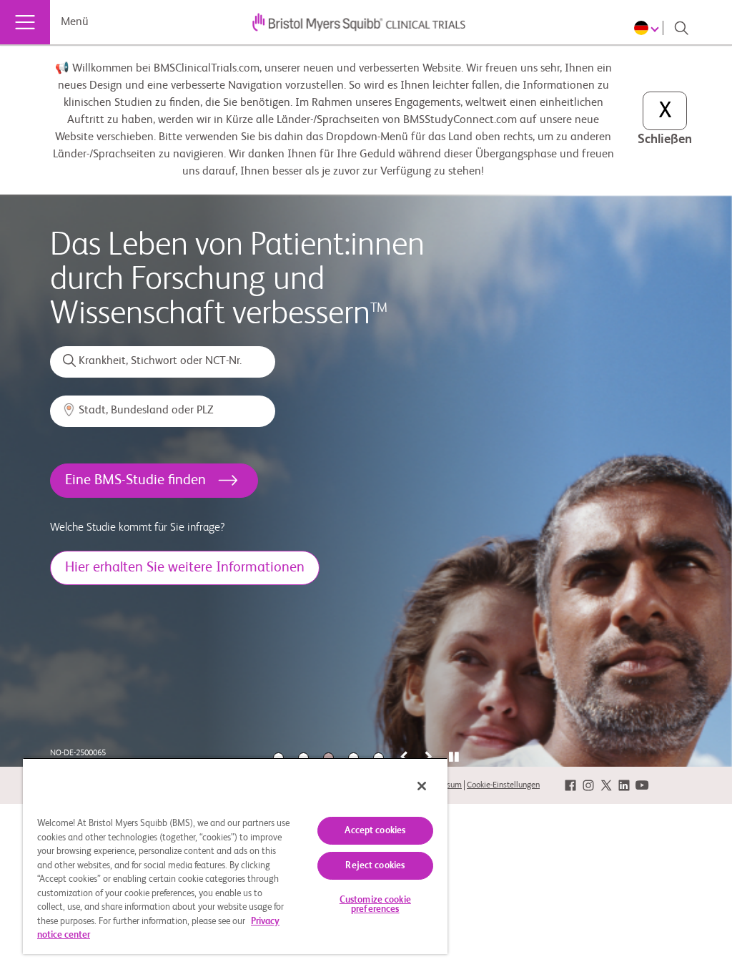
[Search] (681, 28)
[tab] (453, 757)
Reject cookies (375, 865)
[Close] (421, 786)
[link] (570, 785)
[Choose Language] (648, 28)
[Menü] (25, 22)
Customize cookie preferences (375, 904)
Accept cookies (375, 830)
